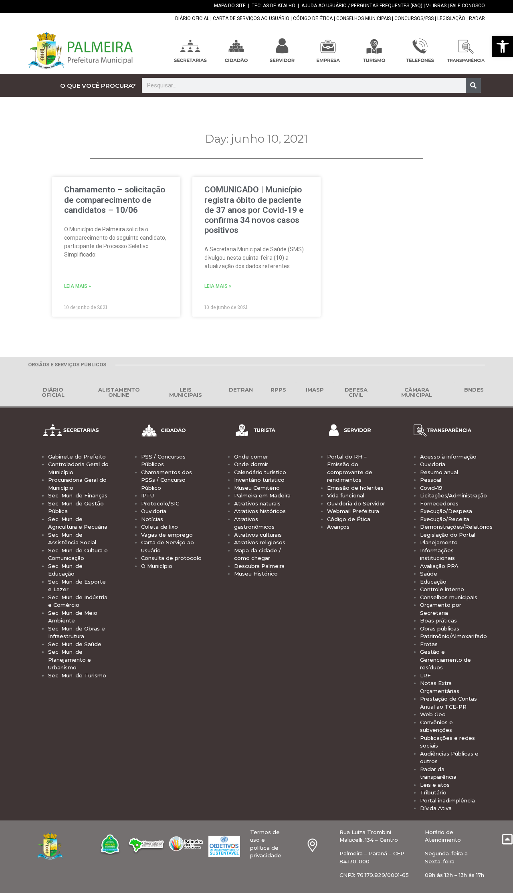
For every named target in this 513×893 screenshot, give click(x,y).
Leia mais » (77, 286)
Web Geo (433, 714)
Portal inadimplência (447, 800)
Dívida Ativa (436, 808)
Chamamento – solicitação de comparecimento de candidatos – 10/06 (114, 199)
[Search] (473, 85)
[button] (502, 46)
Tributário (433, 792)
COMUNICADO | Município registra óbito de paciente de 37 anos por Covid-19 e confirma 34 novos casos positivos (254, 210)
